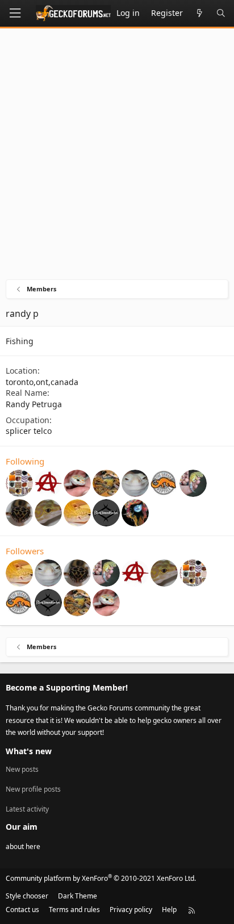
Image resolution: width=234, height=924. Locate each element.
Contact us (22, 909)
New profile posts (33, 789)
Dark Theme (77, 896)
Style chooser (27, 896)
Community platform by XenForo (101, 878)
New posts (22, 769)
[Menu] (14, 13)
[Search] (221, 13)
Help (169, 909)
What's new (29, 751)
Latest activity (27, 809)
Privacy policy (131, 909)
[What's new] (199, 13)
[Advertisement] (117, 157)
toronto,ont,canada (42, 382)
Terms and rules (74, 909)
